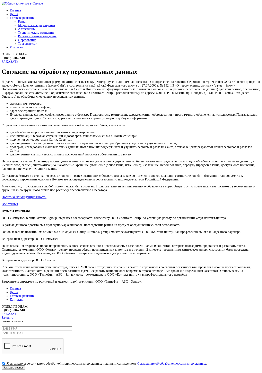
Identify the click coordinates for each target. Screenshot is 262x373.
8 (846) (13, 58)
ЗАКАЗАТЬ (10, 61)
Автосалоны (26, 29)
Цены (14, 14)
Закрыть (7, 317)
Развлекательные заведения (37, 36)
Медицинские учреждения (36, 25)
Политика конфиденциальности (24, 197)
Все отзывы (10, 204)
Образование (27, 40)
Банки (22, 21)
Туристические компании (36, 32)
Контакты (17, 47)
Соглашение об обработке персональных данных (171, 363)
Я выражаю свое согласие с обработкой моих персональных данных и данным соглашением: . (106, 363)
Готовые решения (22, 17)
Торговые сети (28, 43)
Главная (15, 10)
